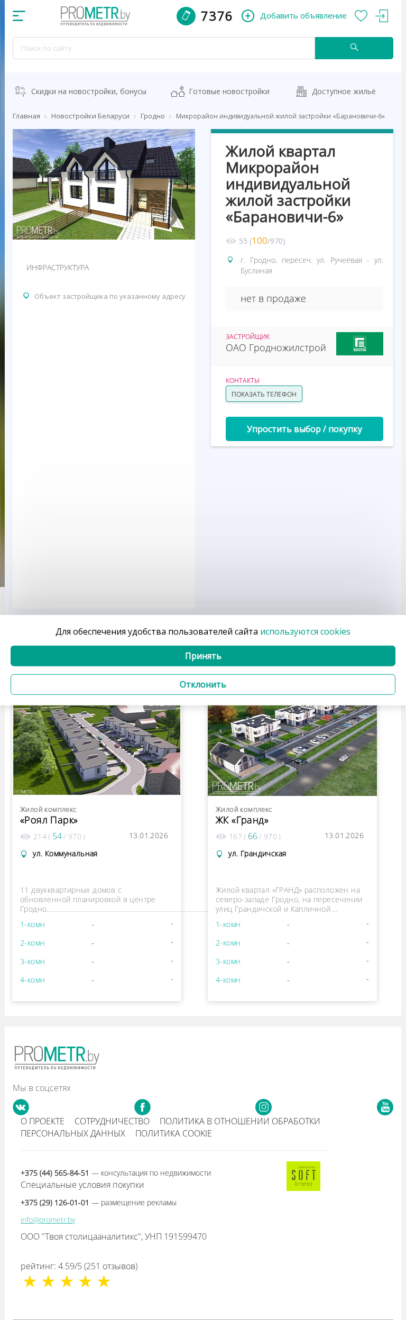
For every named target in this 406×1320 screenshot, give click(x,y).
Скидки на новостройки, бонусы (88, 91)
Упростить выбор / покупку (304, 429)
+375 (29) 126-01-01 (99, 1202)
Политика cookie (173, 1133)
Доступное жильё (344, 91)
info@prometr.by (48, 1220)
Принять (203, 656)
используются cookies (305, 631)
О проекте (42, 1121)
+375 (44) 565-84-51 (116, 1173)
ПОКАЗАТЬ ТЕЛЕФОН (264, 394)
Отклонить (203, 684)
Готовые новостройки (229, 91)
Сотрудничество (112, 1121)
